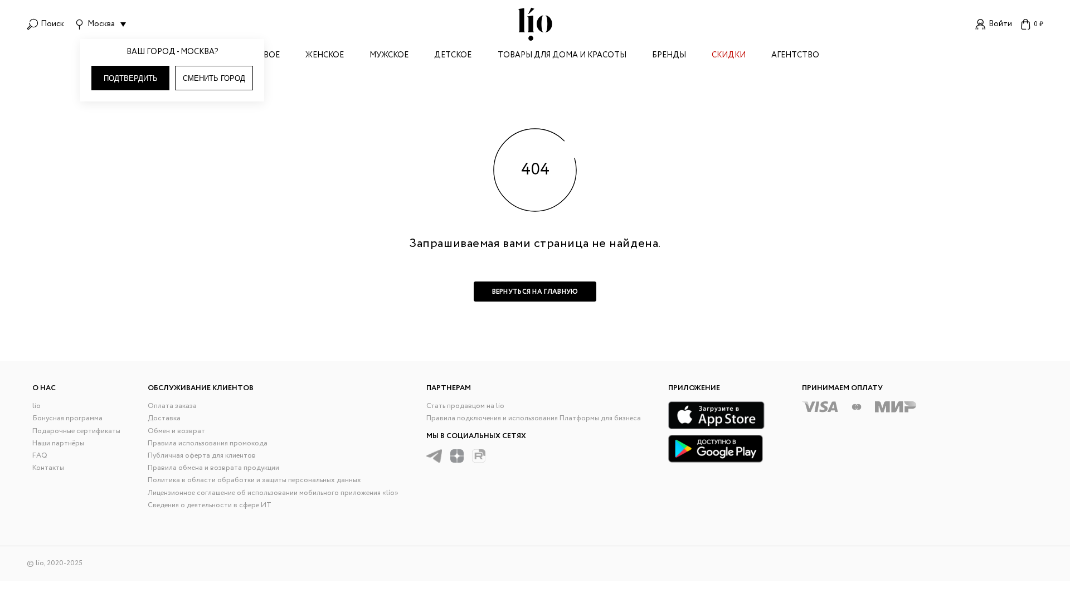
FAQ (39, 455)
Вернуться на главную (535, 292)
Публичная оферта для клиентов (202, 455)
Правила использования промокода (208, 443)
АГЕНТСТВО (795, 56)
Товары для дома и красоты (562, 56)
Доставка (164, 418)
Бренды (669, 56)
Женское (324, 56)
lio (36, 406)
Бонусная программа (67, 418)
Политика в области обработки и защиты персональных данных (254, 480)
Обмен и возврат (176, 431)
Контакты (48, 468)
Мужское (388, 56)
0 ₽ (1038, 24)
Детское (452, 56)
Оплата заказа (172, 406)
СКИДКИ (729, 56)
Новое (265, 56)
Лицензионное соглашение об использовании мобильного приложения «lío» (273, 493)
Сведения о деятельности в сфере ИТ (209, 505)
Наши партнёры (58, 443)
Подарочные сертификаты (76, 431)
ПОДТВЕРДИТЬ (131, 78)
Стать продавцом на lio (465, 406)
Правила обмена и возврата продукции (213, 468)
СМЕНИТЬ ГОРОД (214, 78)
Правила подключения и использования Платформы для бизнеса (533, 418)
